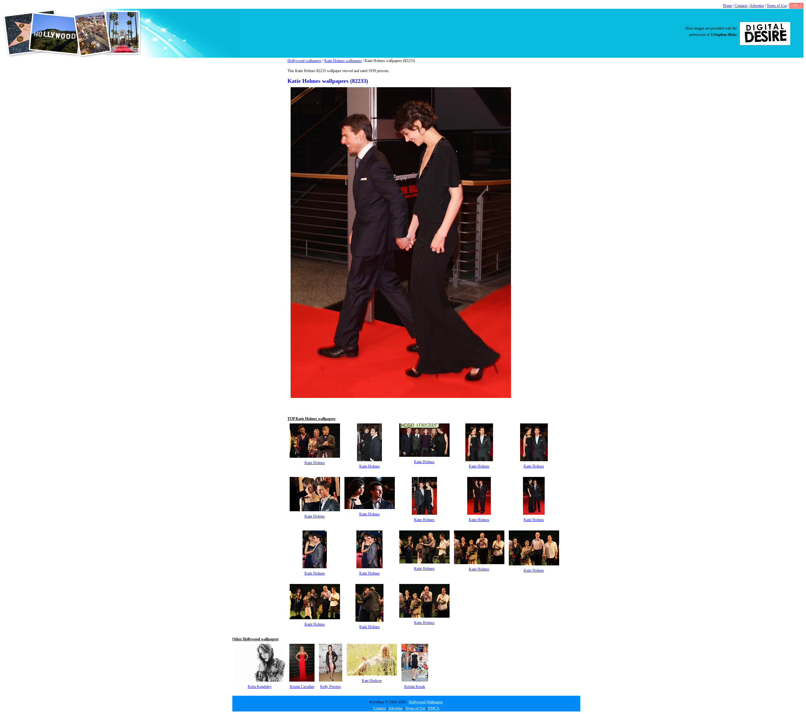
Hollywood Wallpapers (426, 702)
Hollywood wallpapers (304, 61)
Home (727, 5)
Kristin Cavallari (302, 686)
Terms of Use (777, 5)
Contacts (741, 5)
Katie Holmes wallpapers (343, 61)
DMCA (796, 5)
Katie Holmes (314, 463)
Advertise (757, 5)
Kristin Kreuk (414, 686)
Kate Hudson (372, 680)
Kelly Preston (330, 686)
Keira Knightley (260, 686)
